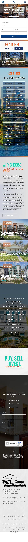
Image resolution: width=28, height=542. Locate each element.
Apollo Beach (8, 83)
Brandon (8, 87)
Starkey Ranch (19, 128)
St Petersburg (8, 128)
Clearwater (8, 91)
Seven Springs (8, 124)
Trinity (8, 140)
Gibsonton (8, 99)
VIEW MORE (18, 48)
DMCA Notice (5, 521)
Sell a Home (17, 513)
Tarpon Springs (8, 136)
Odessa (19, 111)
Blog (9, 516)
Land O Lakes (20, 107)
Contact (14, 516)
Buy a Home (10, 513)
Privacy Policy (13, 521)
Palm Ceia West (19, 116)
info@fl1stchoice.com (10, 488)
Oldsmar (8, 116)
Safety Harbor (19, 120)
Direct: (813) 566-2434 (10, 491)
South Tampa (20, 124)
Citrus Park (19, 87)
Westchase (19, 144)
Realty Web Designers (21, 526)
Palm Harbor (8, 120)
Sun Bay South (8, 132)
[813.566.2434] (14, 2)
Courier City (20, 91)
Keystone (8, 107)
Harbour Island (19, 99)
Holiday (8, 103)
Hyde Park (19, 103)
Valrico (19, 140)
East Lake (19, 95)
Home (5, 513)
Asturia (19, 83)
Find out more (9, 215)
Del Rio (8, 95)
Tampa (19, 132)
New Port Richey (8, 111)
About (23, 513)
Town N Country (20, 136)
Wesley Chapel (8, 144)
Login (18, 516)
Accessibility (22, 521)
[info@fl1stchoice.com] (3, 2)
